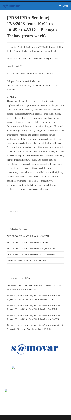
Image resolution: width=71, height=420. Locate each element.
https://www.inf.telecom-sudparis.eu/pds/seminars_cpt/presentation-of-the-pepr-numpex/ (32, 85)
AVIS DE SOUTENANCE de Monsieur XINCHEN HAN (31, 254)
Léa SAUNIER (50, 309)
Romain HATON (51, 319)
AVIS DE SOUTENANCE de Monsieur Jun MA (27, 242)
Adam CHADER (43, 329)
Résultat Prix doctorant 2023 (24, 289)
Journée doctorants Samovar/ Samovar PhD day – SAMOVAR (34, 285)
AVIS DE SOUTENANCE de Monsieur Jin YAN (28, 236)
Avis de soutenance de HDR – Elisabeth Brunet (28, 260)
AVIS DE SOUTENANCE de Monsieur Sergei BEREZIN (31, 248)
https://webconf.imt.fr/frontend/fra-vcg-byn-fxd (35, 58)
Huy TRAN (49, 299)
